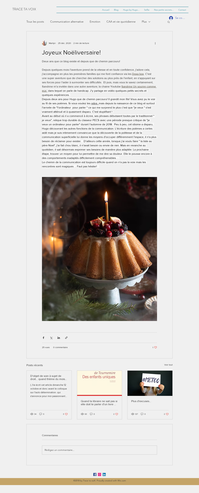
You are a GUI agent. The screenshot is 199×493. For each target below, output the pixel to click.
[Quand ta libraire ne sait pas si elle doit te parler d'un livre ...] (99, 383)
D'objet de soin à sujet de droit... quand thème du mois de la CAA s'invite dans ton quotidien (47, 377)
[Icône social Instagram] (99, 474)
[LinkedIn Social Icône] (104, 474)
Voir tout (168, 364)
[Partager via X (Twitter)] (51, 337)
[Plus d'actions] (155, 43)
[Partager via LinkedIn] (58, 337)
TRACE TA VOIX (24, 9)
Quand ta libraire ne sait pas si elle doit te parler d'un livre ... (99, 403)
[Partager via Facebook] (43, 337)
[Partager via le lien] (66, 337)
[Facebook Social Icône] (94, 474)
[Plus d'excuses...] (149, 383)
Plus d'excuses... (141, 401)
